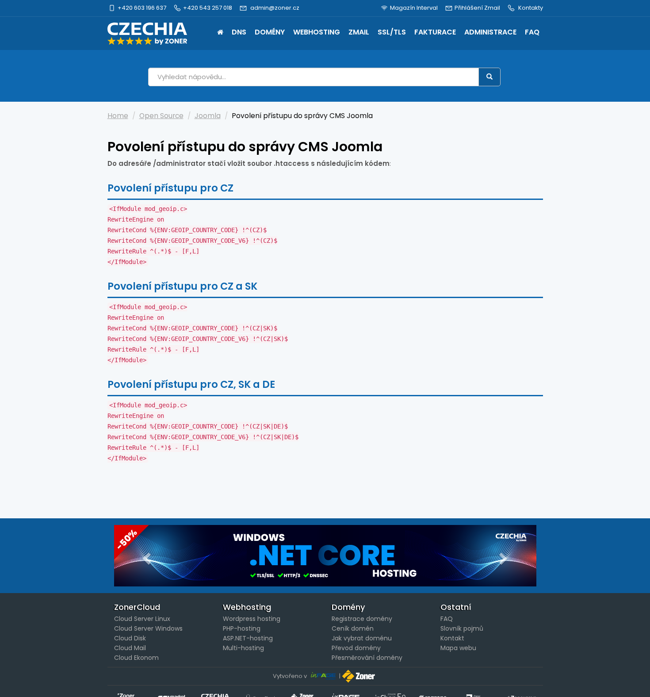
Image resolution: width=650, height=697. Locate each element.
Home (220, 33)
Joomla (208, 115)
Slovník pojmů (461, 628)
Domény (270, 32)
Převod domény (356, 647)
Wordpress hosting (251, 618)
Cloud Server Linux (142, 618)
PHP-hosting (241, 628)
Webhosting (316, 32)
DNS (239, 32)
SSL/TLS (392, 32)
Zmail (358, 32)
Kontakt (452, 638)
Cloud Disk (130, 638)
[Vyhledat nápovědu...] (489, 77)
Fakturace (435, 32)
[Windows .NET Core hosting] (325, 555)
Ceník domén (353, 628)
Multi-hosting (243, 647)
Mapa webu (458, 647)
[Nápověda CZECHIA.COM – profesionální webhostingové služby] (147, 34)
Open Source (161, 115)
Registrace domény (362, 618)
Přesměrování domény (367, 657)
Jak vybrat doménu (362, 638)
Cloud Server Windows (148, 628)
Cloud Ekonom (136, 657)
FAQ (532, 32)
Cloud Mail (130, 647)
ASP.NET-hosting (248, 638)
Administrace (490, 32)
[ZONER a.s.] (359, 676)
